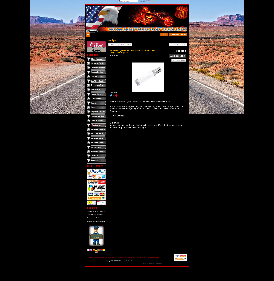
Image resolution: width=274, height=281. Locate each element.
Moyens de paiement (153, 257)
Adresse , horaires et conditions (126, 257)
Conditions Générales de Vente (96, 221)
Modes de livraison (111, 257)
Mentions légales (141, 257)
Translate (152, 1)
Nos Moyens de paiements (95, 214)
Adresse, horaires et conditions (96, 211)
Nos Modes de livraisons (94, 218)
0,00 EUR (183, 35)
